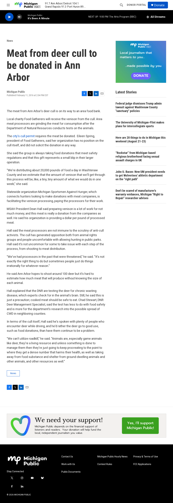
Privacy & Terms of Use (145, 456)
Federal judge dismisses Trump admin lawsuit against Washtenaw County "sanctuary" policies (139, 107)
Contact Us (67, 456)
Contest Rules (104, 464)
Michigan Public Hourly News (112, 456)
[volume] (19, 17)
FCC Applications (142, 464)
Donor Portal (136, 5)
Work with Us (68, 464)
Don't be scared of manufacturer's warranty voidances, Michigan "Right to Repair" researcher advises (139, 194)
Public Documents (71, 472)
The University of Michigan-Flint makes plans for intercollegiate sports (140, 124)
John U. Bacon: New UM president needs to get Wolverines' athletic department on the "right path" (140, 175)
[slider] (24, 17)
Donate (159, 5)
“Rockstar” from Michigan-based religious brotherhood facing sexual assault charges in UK (137, 156)
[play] (9, 17)
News (10, 40)
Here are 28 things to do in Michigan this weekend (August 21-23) (141, 139)
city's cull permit (24, 136)
